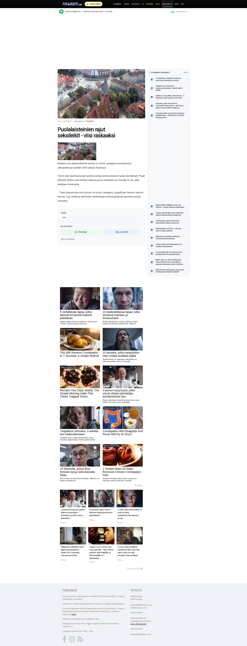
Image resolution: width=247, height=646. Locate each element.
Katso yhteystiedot (138, 624)
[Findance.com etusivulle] (72, 4)
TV (143, 4)
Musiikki (150, 4)
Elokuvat (135, 4)
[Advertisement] (168, 161)
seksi (64, 217)
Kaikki (186, 72)
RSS (182, 4)
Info (177, 4)
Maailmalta (167, 4)
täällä (73, 614)
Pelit (158, 4)
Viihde (126, 4)
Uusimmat (117, 4)
